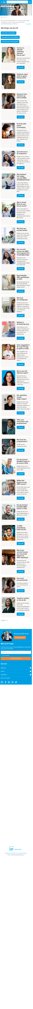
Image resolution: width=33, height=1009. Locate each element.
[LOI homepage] (4, 2)
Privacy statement (19, 853)
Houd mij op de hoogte (16, 658)
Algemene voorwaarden (10, 853)
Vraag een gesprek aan (20, 637)
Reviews (25, 853)
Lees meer (28, 23)
